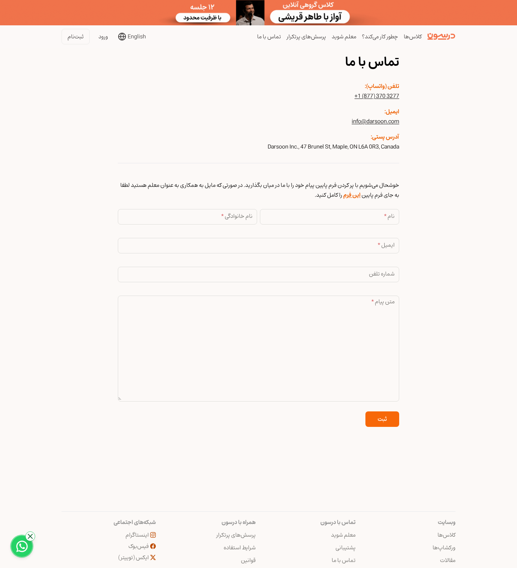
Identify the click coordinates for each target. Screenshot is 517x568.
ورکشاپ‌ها (444, 548)
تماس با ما (269, 36)
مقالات (447, 560)
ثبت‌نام (76, 36)
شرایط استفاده (240, 548)
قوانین (248, 560)
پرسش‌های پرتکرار (306, 36)
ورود (103, 36)
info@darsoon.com (375, 121)
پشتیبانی (346, 548)
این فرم (351, 195)
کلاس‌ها (413, 36)
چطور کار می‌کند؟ (380, 36)
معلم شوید (344, 36)
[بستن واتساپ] (30, 536)
